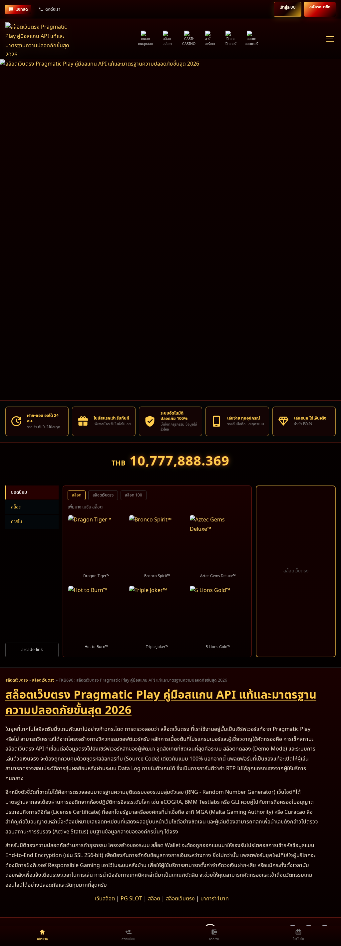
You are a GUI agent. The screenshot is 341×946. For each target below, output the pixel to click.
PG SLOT (131, 899)
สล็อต (16, 507)
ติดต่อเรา (52, 9)
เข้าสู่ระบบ (287, 7)
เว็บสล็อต (105, 899)
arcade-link (32, 650)
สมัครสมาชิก (319, 7)
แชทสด (21, 9)
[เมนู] (330, 39)
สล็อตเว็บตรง (103, 495)
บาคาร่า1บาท (214, 899)
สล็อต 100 (133, 495)
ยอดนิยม (19, 492)
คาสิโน (16, 521)
